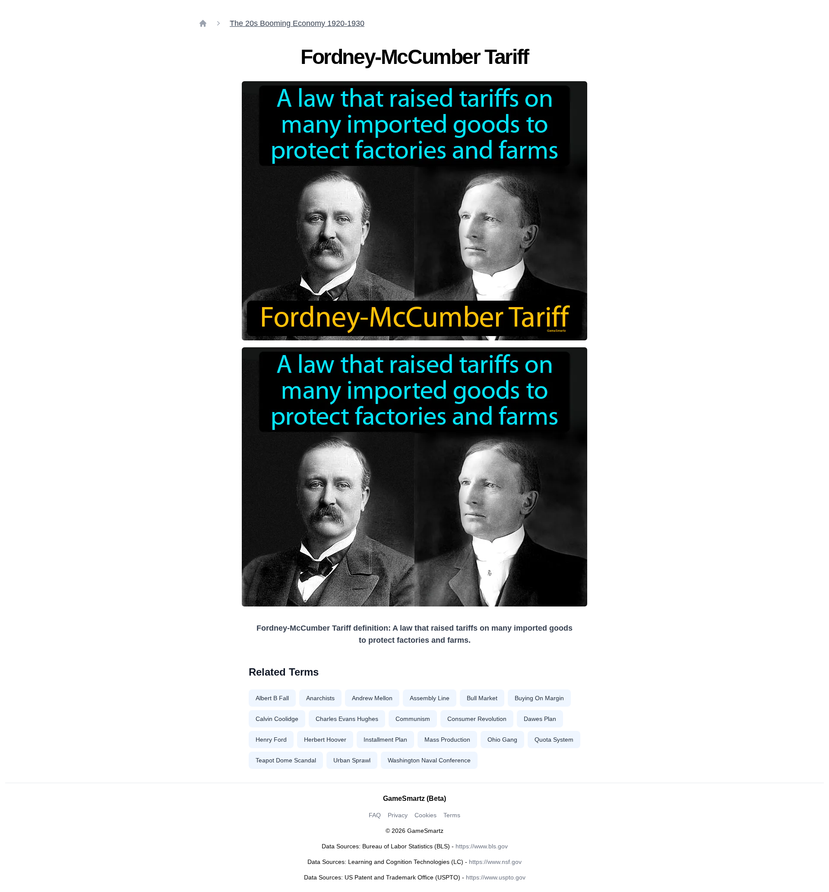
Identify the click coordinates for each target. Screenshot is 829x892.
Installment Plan (385, 739)
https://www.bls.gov (482, 846)
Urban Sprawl (351, 760)
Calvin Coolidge (277, 718)
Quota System (554, 739)
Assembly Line (429, 698)
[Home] (203, 23)
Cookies (425, 815)
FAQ (375, 815)
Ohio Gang (502, 739)
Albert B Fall (272, 698)
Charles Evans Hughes (347, 718)
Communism (413, 718)
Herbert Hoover (325, 739)
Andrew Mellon (372, 698)
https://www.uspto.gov (495, 877)
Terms (451, 815)
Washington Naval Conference (429, 760)
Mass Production (447, 739)
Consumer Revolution (476, 718)
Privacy (398, 815)
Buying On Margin (539, 698)
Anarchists (320, 698)
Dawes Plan (540, 718)
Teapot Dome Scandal (286, 760)
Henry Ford (271, 739)
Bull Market (482, 698)
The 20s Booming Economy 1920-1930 (297, 23)
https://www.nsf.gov (495, 861)
